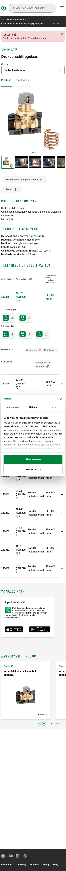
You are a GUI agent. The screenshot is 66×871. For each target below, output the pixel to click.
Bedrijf (46, 864)
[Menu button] (62, 8)
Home (10, 19)
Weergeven (31, 350)
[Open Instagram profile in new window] (25, 856)
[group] (8, 162)
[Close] (62, 34)
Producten (19, 19)
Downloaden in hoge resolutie (22, 179)
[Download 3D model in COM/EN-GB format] (45, 334)
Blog (55, 864)
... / (48, 23)
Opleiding (21, 864)
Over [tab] (54, 407)
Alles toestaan (33, 459)
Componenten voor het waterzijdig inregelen (22, 23)
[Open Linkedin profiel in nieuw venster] (18, 856)
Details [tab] (33, 407)
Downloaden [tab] (22, 80)
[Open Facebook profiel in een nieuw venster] (3, 856)
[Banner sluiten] (61, 399)
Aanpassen (31, 469)
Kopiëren (49, 350)
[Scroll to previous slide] (39, 724)
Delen (9, 189)
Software (34, 864)
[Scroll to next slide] (44, 724)
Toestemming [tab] (11, 407)
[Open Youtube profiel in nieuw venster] (11, 856)
